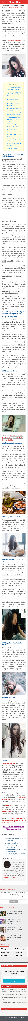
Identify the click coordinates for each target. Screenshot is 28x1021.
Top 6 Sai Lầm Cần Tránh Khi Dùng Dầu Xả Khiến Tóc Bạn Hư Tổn (12, 438)
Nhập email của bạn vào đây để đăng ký (13, 896)
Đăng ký (14, 981)
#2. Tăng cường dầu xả (13, 126)
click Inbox (9, 805)
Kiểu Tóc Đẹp (5, 952)
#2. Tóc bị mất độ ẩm (12, 99)
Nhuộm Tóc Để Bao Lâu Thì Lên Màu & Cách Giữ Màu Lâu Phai (14, 937)
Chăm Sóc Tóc (13, 7)
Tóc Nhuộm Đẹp (19, 949)
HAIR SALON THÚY (19, 1017)
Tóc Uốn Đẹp (18, 952)
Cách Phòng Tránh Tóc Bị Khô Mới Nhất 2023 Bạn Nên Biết (14, 119)
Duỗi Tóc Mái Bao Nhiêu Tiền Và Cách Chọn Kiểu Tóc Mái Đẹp (15, 929)
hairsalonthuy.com (14, 40)
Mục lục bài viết (11, 84)
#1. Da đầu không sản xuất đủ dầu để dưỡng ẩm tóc (14, 94)
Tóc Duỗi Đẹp (18, 955)
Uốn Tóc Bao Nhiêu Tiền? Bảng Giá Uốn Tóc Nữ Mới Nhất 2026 (14, 921)
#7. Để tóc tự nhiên (12, 148)
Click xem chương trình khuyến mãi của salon (14, 1002)
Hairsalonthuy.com (8, 764)
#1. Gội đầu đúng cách (12, 124)
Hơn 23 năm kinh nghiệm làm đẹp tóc (12, 994)
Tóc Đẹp (19, 7)
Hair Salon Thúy (14, 2)
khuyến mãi (6, 812)
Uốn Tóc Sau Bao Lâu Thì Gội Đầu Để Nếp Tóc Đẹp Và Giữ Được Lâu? (14, 821)
